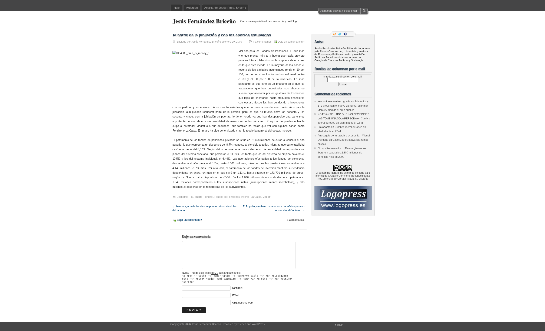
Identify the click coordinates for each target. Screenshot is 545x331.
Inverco (245, 196)
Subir (340, 324)
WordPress (258, 324)
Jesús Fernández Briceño (204, 21)
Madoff (266, 196)
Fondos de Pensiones (227, 196)
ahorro (198, 196)
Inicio (176, 7)
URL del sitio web (242, 302)
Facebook (345, 34)
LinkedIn (351, 34)
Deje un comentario (289, 41)
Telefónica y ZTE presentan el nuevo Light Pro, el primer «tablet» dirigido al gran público (343, 106)
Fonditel (208, 196)
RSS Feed (335, 34)
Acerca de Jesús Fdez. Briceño (225, 7)
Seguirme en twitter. (340, 34)
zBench (241, 324)
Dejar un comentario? (189, 219)
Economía (182, 196)
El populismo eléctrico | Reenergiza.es (340, 148)
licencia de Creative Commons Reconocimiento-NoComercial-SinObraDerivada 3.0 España (343, 177)
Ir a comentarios (262, 41)
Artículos (192, 7)
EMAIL (236, 295)
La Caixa (256, 196)
